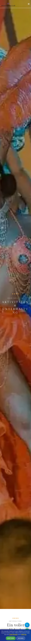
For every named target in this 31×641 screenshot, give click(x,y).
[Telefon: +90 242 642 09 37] (27, 625)
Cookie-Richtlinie (13, 634)
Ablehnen (20, 638)
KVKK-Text (23, 634)
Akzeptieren (10, 638)
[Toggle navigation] (28, 4)
